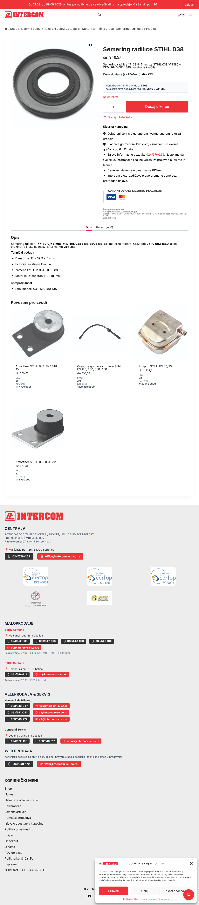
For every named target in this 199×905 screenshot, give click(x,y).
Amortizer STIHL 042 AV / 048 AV (36, 367)
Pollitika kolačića (130, 899)
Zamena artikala (15, 812)
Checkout (11, 841)
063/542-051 (19, 712)
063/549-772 (19, 719)
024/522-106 (19, 741)
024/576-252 (155, 154)
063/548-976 (75, 641)
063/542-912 (103, 641)
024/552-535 (19, 641)
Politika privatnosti (17, 829)
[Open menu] (190, 15)
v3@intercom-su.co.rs (53, 712)
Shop (8, 788)
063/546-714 (19, 674)
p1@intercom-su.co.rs (52, 674)
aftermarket (147, 214)
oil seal (183, 214)
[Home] (6, 29)
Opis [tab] (89, 227)
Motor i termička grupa (127, 45)
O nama (10, 847)
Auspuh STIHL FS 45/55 (155, 366)
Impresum (164, 899)
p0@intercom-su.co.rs (25, 647)
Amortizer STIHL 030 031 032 (36, 462)
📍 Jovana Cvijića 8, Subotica (23, 735)
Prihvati (113, 891)
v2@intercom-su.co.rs (53, 705)
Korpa (9, 835)
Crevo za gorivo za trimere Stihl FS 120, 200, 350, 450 (99, 367)
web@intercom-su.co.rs (61, 764)
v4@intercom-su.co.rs (53, 719)
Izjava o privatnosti (148, 899)
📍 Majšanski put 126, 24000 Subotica (29, 549)
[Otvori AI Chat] (188, 894)
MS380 (174, 214)
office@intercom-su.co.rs (62, 556)
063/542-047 (19, 705)
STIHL (106, 215)
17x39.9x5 (117, 214)
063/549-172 (21, 764)
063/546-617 (47, 741)
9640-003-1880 (132, 214)
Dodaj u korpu (157, 106)
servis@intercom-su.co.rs (83, 741)
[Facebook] (89, 896)
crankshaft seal (162, 214)
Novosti (10, 794)
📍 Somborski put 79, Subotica (24, 668)
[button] (191, 863)
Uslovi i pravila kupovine (21, 800)
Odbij (144, 891)
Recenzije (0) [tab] (104, 227)
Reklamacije (13, 806)
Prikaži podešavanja (177, 891)
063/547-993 (47, 641)
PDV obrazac (13, 852)
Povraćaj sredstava (18, 818)
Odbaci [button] (190, 4)
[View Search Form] (99, 14)
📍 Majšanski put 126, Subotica (24, 635)
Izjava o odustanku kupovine (24, 823)
